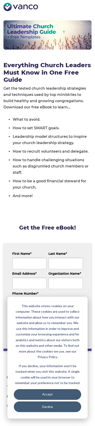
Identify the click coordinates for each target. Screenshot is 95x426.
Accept (47, 394)
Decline (47, 407)
